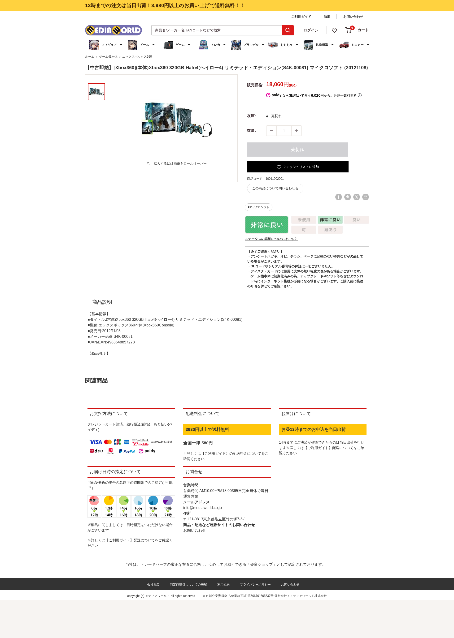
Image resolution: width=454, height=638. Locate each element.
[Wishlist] (334, 30)
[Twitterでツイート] (356, 197)
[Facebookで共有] (338, 197)
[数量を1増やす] (296, 131)
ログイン (311, 30)
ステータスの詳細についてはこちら (271, 239)
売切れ (297, 149)
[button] (106, 44)
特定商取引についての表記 (188, 584)
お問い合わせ (353, 16)
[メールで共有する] (365, 197)
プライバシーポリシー (255, 584)
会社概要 (153, 584)
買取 (327, 16)
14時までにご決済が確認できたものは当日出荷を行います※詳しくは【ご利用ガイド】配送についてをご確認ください (321, 447)
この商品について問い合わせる (275, 188)
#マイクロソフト (258, 207)
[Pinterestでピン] (347, 197)
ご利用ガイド (301, 16)
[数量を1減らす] (271, 131)
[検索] (288, 30)
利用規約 (223, 584)
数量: (251, 130)
